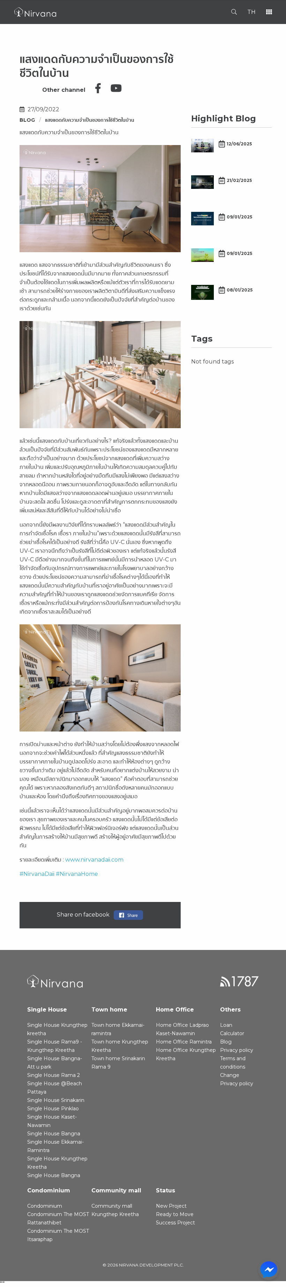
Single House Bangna (53, 1133)
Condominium (48, 1190)
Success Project (175, 1223)
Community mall (116, 1190)
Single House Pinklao (53, 1108)
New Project (171, 1206)
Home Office (175, 1009)
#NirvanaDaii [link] (37, 874)
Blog (27, 120)
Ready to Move (175, 1214)
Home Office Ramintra (184, 1042)
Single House (47, 1009)
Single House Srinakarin (55, 1100)
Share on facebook (85, 914)
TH (251, 12)
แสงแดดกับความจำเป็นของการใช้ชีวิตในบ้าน (89, 120)
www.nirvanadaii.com (93, 859)
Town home (109, 1009)
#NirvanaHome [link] (77, 874)
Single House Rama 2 (53, 1075)
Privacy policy (236, 1050)
